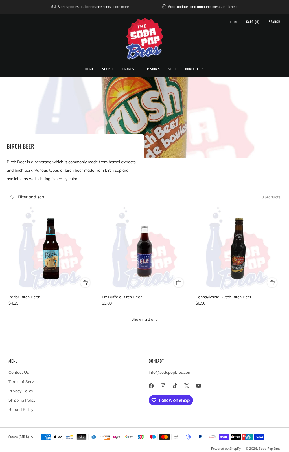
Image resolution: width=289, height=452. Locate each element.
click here (230, 7)
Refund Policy (20, 409)
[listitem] (90, 7)
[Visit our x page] (186, 386)
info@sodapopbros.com (170, 372)
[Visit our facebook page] (151, 386)
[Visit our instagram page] (163, 386)
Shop (172, 68)
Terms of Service (23, 381)
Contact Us (194, 68)
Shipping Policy (22, 400)
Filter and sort (31, 197)
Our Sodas (151, 68)
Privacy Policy (20, 390)
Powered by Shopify (226, 449)
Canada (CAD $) (18, 436)
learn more (121, 7)
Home (89, 68)
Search (108, 68)
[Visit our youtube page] (198, 386)
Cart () (252, 21)
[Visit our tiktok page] (175, 386)
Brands (128, 68)
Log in (233, 22)
